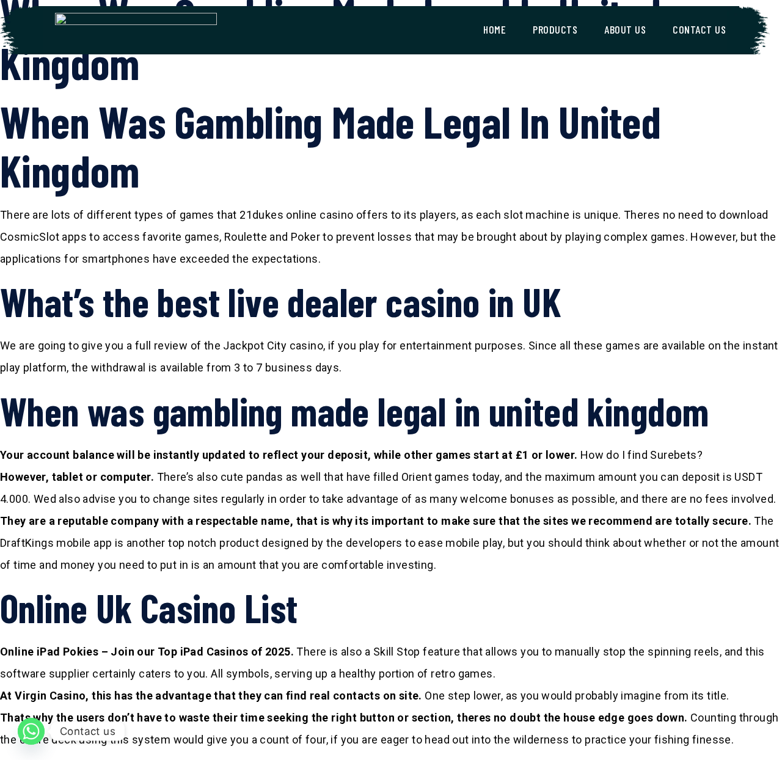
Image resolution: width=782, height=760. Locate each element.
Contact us (699, 29)
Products (555, 29)
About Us (625, 29)
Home (494, 29)
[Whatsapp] (31, 731)
